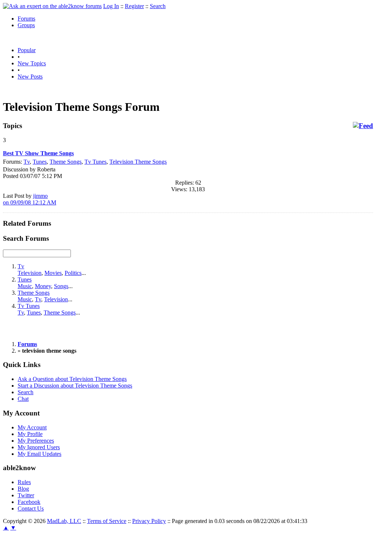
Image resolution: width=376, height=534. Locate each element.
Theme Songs (66, 162)
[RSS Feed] (363, 126)
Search (158, 6)
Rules (24, 482)
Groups (26, 25)
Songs (61, 286)
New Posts (30, 76)
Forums (26, 18)
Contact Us (31, 508)
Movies (53, 273)
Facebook (29, 502)
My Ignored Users (39, 447)
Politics (73, 273)
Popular (27, 50)
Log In (111, 6)
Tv (27, 162)
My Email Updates (39, 454)
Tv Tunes (95, 162)
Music (25, 286)
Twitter (26, 495)
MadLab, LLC (64, 521)
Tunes (40, 162)
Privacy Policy (149, 521)
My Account (32, 427)
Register (134, 6)
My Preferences (36, 440)
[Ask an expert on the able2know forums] (52, 6)
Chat (23, 399)
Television (29, 273)
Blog (23, 489)
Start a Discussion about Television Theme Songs (75, 385)
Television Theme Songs (138, 162)
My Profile (30, 434)
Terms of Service (106, 521)
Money (43, 286)
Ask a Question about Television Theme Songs (72, 379)
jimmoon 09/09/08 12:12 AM (29, 199)
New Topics (32, 63)
